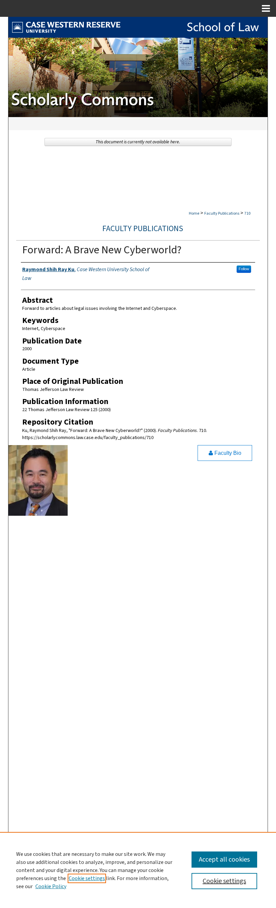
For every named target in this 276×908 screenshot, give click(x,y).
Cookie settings (87, 878)
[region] (138, 870)
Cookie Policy (50, 886)
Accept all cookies (224, 859)
